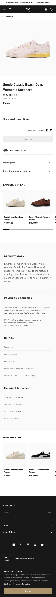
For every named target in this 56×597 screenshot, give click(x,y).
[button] (5, 9)
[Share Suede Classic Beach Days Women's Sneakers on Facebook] (47, 130)
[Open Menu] (5, 9)
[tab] (8, 79)
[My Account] (45, 9)
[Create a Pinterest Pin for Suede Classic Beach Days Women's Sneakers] (51, 130)
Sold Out (28, 139)
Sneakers (9, 16)
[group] (15, 206)
